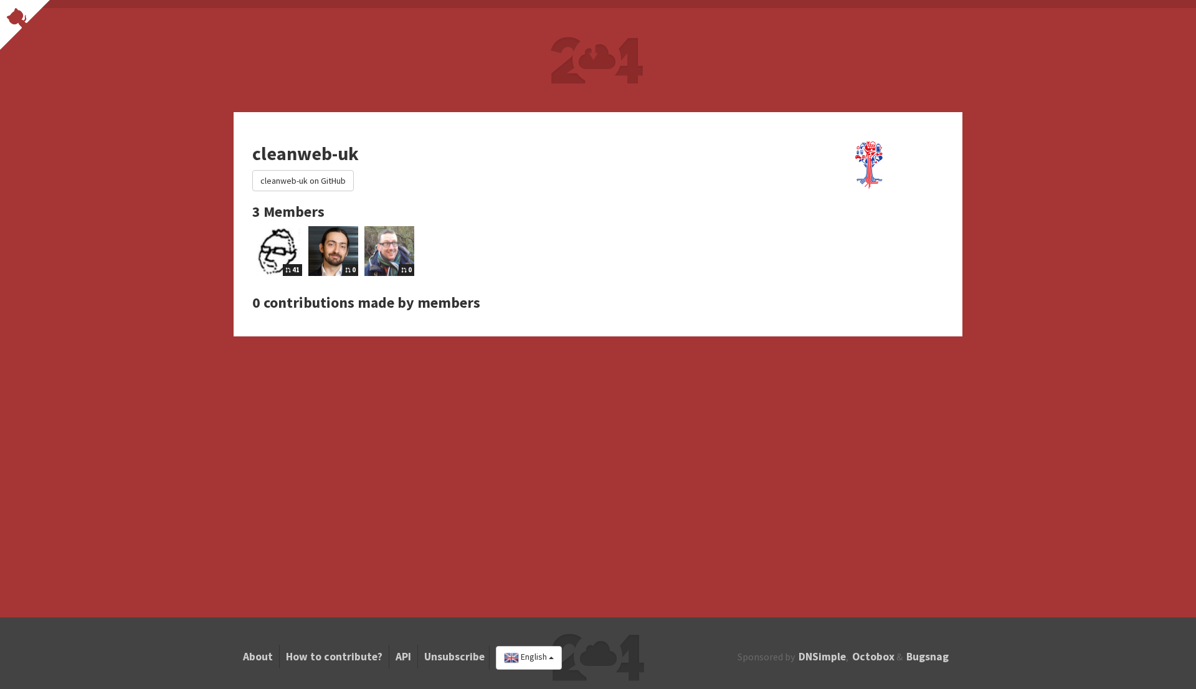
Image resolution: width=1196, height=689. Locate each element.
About (258, 656)
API (403, 656)
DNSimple (822, 656)
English (534, 657)
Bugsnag (927, 656)
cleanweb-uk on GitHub (303, 180)
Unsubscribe (454, 656)
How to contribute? (334, 656)
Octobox (873, 656)
